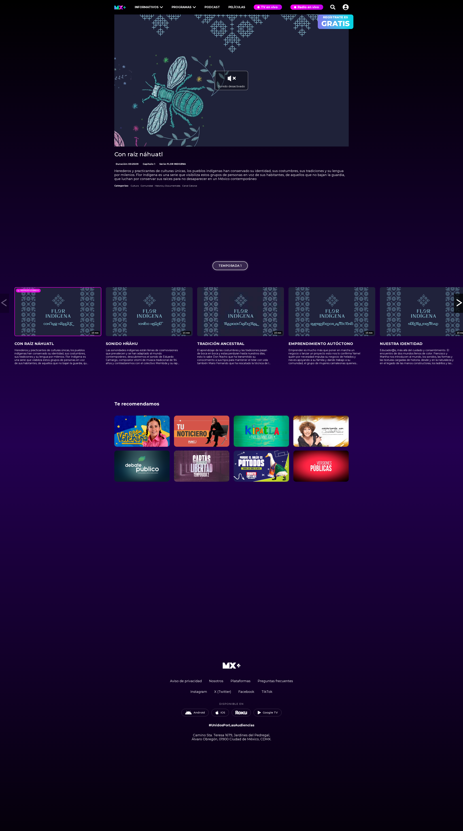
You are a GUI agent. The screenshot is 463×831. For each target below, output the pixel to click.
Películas (236, 7)
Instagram (198, 692)
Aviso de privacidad (186, 681)
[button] (346, 7)
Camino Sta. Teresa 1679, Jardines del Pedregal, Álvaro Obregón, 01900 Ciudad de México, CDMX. (231, 737)
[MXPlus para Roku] (241, 712)
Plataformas (240, 681)
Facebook (246, 692)
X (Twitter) (222, 692)
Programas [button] (182, 7)
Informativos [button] (147, 7)
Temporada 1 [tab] (230, 265)
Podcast (212, 7)
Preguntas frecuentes (275, 681)
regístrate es (335, 22)
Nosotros (216, 681)
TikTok (267, 692)
